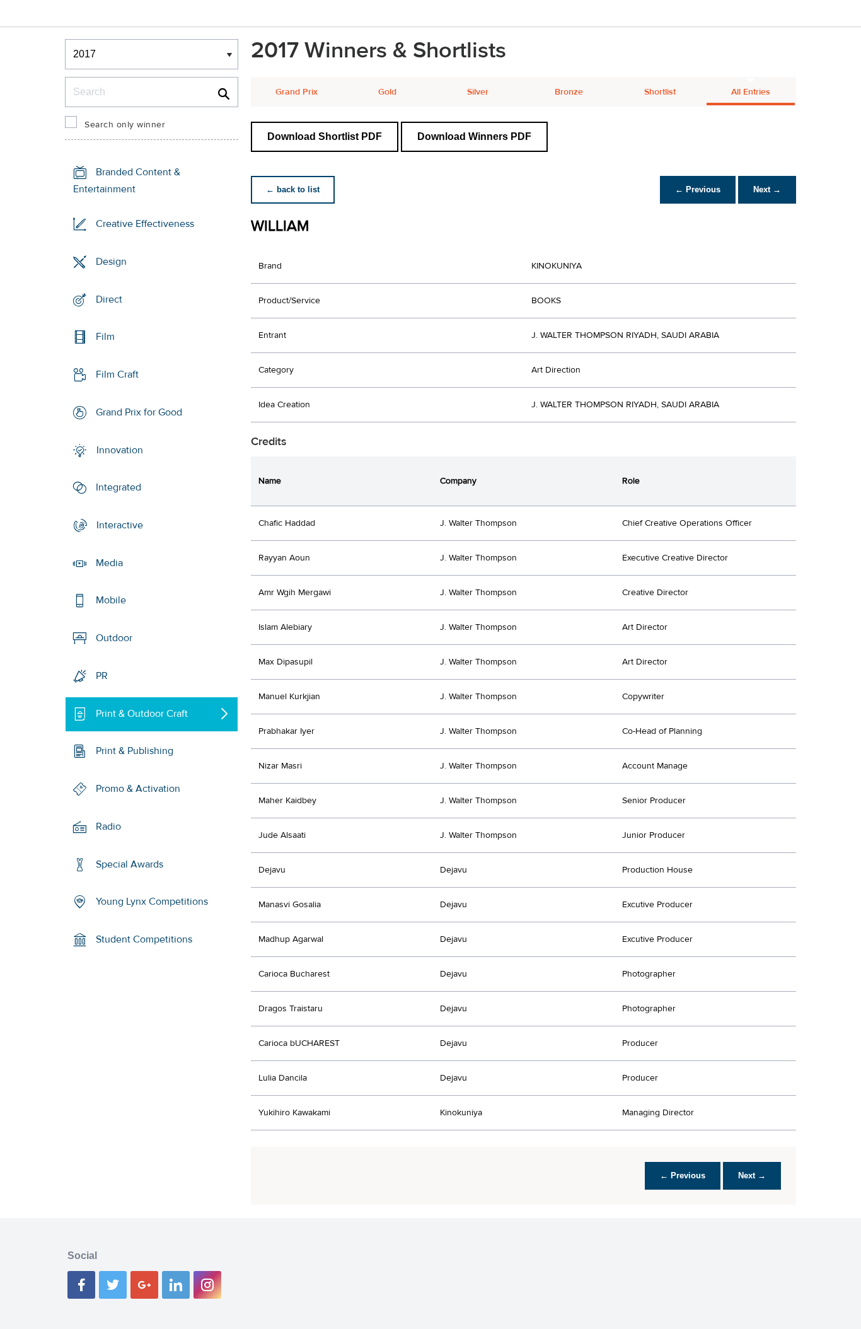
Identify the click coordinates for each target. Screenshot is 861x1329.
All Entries (750, 92)
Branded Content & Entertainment (126, 180)
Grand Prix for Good (139, 412)
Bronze (569, 92)
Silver (477, 92)
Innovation (119, 449)
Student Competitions (144, 939)
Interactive (119, 525)
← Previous (697, 189)
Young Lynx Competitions (152, 901)
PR (102, 676)
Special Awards (129, 863)
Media (109, 563)
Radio (108, 826)
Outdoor (114, 638)
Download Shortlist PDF (324, 136)
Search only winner (124, 125)
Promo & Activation (138, 788)
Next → (767, 189)
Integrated (118, 487)
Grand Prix (296, 92)
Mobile (111, 600)
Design (111, 261)
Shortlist (660, 92)
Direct (109, 299)
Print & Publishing (134, 751)
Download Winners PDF (474, 136)
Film (105, 336)
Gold (387, 92)
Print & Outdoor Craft (142, 713)
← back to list (293, 189)
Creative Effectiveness (145, 224)
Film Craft (117, 374)
